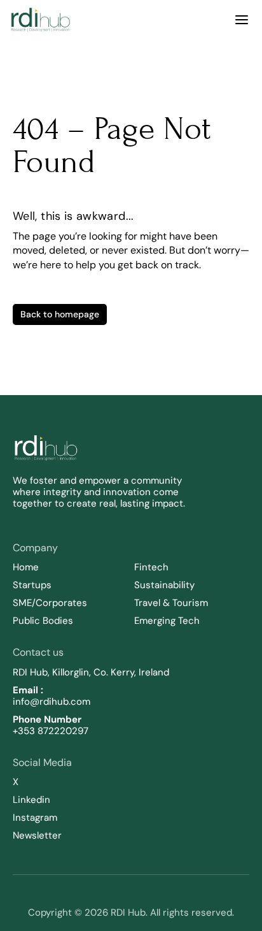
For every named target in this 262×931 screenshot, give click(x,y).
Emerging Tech (167, 620)
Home (26, 567)
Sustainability (165, 585)
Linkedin (31, 799)
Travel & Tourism (171, 602)
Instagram (35, 817)
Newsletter (37, 835)
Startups (32, 585)
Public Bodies (43, 620)
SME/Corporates (50, 602)
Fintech (151, 567)
